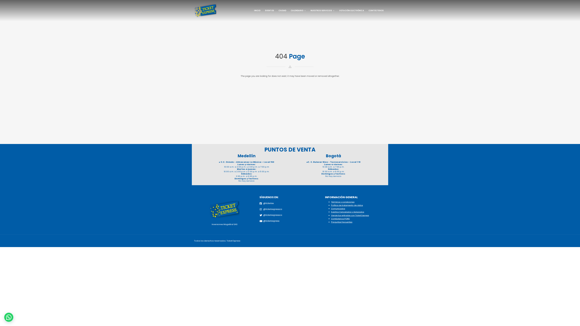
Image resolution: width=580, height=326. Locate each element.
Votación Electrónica (351, 10)
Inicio (257, 10)
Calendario (297, 10)
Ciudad (282, 10)
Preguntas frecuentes (341, 222)
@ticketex (268, 203)
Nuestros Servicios (321, 10)
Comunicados (338, 208)
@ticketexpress (271, 220)
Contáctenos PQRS (340, 218)
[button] (8, 317)
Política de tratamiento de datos (347, 205)
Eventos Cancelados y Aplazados (347, 212)
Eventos (269, 10)
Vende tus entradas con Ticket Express (350, 215)
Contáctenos (376, 10)
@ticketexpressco (272, 209)
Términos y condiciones (342, 202)
